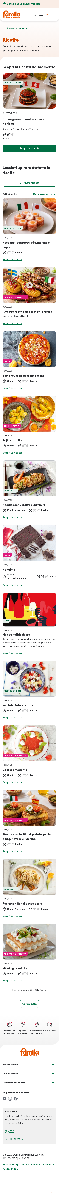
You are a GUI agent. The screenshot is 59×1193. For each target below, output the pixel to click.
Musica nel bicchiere (16, 634)
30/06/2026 (7, 371)
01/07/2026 (7, 307)
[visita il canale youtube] (4, 1099)
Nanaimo (9, 569)
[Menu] (52, 14)
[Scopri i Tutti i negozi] (35, 14)
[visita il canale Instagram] (10, 1099)
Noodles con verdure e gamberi (24, 505)
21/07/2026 (7, 238)
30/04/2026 (7, 899)
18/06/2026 (7, 829)
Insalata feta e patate (18, 705)
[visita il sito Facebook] (16, 1099)
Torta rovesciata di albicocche (24, 375)
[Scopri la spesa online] (41, 14)
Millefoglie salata (15, 968)
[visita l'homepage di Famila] (29, 1052)
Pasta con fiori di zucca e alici (23, 903)
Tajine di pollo (12, 440)
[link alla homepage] (14, 14)
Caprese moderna (15, 770)
